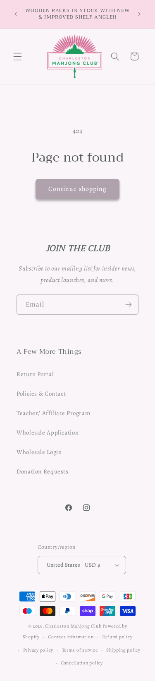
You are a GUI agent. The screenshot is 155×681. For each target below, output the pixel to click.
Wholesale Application (48, 432)
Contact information (70, 636)
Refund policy (117, 636)
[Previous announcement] (16, 14)
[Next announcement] (139, 14)
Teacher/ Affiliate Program (53, 413)
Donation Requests (43, 471)
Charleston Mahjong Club (73, 626)
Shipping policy (123, 650)
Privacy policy (38, 650)
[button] (17, 56)
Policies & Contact (41, 393)
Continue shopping (77, 188)
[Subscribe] (128, 305)
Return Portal (35, 374)
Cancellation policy (82, 662)
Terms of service (80, 650)
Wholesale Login (39, 452)
